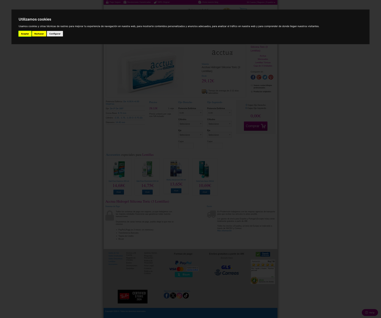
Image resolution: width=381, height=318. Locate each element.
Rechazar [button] (39, 33)
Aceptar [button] (25, 33)
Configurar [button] (55, 33)
